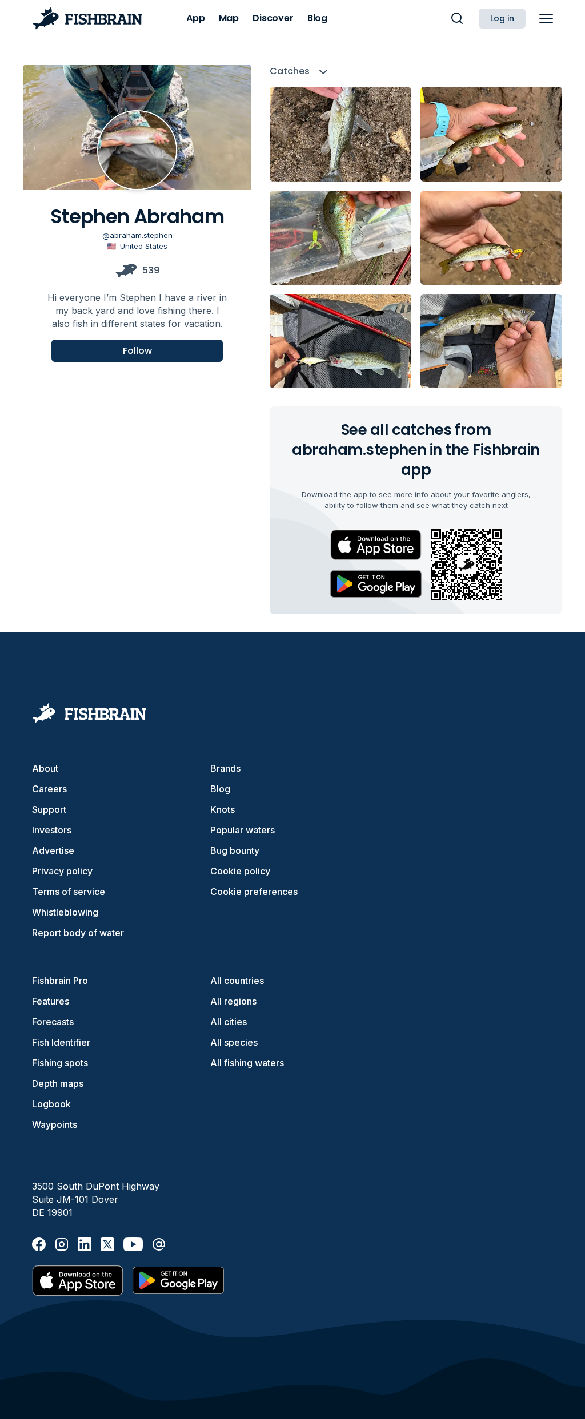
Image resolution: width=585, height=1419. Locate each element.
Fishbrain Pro (60, 980)
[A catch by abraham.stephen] (340, 134)
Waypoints (54, 1124)
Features (50, 1001)
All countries (237, 980)
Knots (222, 809)
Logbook (51, 1104)
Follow (137, 350)
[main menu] (546, 18)
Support (49, 809)
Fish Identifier (61, 1042)
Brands (225, 768)
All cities (228, 1021)
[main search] (457, 18)
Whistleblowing (65, 912)
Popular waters (242, 830)
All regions (233, 1001)
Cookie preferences (254, 891)
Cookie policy (240, 871)
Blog (220, 789)
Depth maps (57, 1083)
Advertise (53, 850)
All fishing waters (247, 1063)
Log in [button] (502, 18)
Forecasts (53, 1021)
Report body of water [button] (78, 932)
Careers (49, 789)
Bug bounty (234, 850)
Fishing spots (60, 1063)
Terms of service (68, 891)
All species (234, 1042)
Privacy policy (62, 871)
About (45, 768)
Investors (51, 830)
